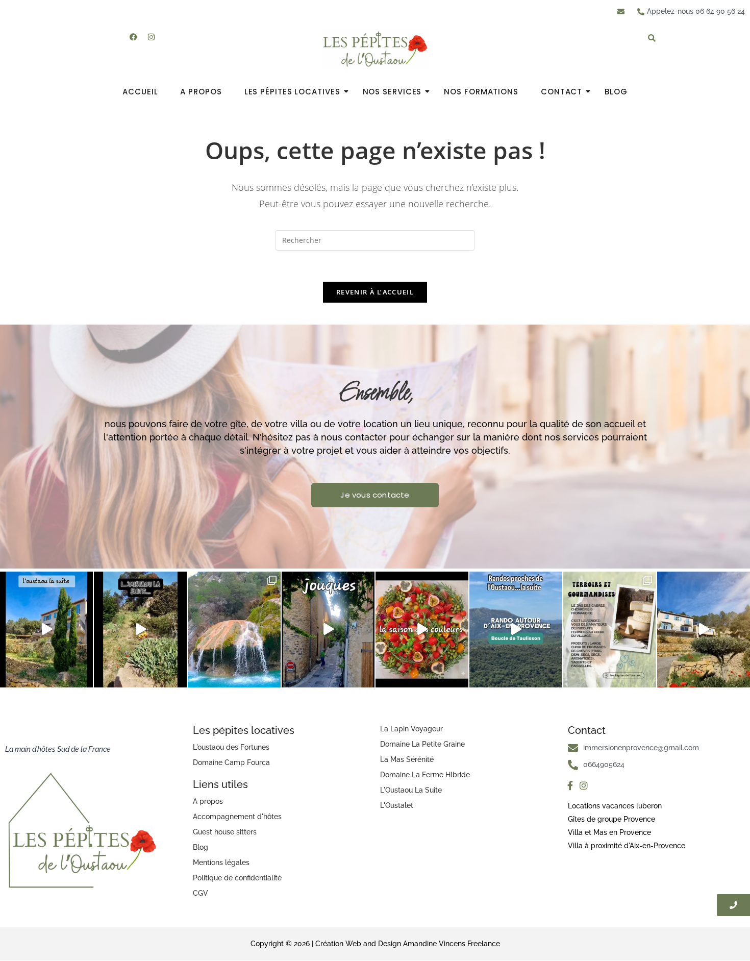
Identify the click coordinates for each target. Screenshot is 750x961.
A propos (208, 801)
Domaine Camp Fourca (231, 762)
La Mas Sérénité (407, 759)
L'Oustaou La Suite (411, 790)
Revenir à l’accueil (375, 292)
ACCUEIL (140, 91)
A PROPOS (200, 91)
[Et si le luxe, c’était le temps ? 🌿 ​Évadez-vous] (703, 630)
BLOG (616, 91)
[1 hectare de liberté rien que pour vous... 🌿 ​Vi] (46, 630)
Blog (200, 847)
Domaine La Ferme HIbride (425, 775)
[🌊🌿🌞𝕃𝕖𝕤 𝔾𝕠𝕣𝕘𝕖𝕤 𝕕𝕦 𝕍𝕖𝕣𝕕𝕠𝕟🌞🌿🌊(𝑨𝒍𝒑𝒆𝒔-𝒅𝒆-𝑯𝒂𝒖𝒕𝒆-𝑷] (234, 630)
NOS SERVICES (392, 91)
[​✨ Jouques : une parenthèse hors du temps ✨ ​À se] (328, 630)
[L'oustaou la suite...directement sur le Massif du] (515, 630)
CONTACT (561, 91)
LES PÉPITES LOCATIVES (292, 91)
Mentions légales (221, 862)
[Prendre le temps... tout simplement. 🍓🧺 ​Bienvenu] (422, 630)
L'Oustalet (396, 805)
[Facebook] (133, 36)
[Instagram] (151, 36)
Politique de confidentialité (237, 878)
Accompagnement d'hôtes (237, 816)
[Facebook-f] (570, 786)
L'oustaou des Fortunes (231, 747)
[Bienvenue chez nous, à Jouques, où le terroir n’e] (609, 630)
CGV (200, 893)
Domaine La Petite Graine (422, 744)
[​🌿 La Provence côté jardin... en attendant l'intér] (140, 630)
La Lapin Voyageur (411, 729)
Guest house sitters (225, 832)
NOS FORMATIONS (481, 91)
